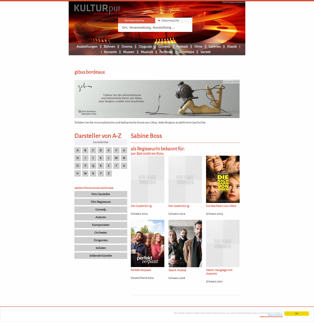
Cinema (127, 46)
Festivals (182, 46)
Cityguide (145, 46)
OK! (296, 313)
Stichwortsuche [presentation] (132, 20)
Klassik (232, 46)
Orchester (101, 232)
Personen (166, 52)
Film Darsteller (100, 194)
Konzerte (110, 52)
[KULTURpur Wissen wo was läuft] (99, 13)
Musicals (147, 52)
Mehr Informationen (271, 315)
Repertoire (186, 52)
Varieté (205, 52)
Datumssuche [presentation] (168, 20)
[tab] (136, 20)
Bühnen (109, 46)
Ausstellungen (87, 46)
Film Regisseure (101, 201)
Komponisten (101, 224)
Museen (128, 52)
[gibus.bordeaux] (157, 117)
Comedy (164, 46)
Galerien (215, 46)
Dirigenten (101, 240)
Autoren (101, 217)
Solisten (101, 248)
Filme (198, 46)
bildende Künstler (101, 255)
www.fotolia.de (240, 2)
